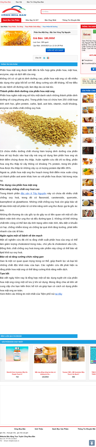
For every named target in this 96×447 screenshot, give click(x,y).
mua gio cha (11, 433)
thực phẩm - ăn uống (15, 26)
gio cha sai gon (22, 433)
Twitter (44, 58)
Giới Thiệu (39, 429)
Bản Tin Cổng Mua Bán (35, 2)
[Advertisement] (39, 312)
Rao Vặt (19, 2)
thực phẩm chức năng (32, 26)
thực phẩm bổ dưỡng (50, 26)
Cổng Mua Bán (5, 2)
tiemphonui (88, 60)
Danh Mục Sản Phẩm (11, 20)
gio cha (2, 433)
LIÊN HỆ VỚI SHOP (55, 50)
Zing (48, 58)
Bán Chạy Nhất (50, 20)
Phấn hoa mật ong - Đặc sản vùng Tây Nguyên (52, 32)
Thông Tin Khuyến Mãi (71, 20)
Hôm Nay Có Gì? (32, 20)
